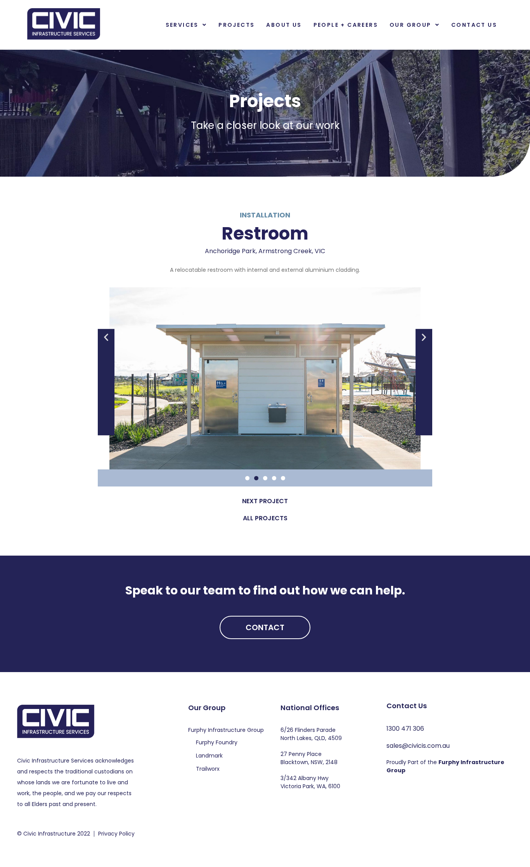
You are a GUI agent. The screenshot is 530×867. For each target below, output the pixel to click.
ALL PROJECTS (265, 518)
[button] (186, 24)
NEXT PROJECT (265, 501)
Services (182, 25)
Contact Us (474, 25)
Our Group (410, 25)
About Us (283, 25)
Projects (236, 25)
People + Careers (345, 25)
